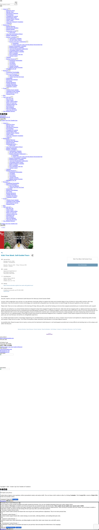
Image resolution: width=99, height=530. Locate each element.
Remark (13, 514)
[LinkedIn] (5, 114)
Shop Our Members (14, 186)
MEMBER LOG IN (5, 117)
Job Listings (9, 191)
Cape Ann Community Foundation (14, 135)
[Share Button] (32, 255)
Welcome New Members (12, 141)
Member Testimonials (11, 148)
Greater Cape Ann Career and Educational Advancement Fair (27, 156)
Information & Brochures (67, 329)
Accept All (15, 499)
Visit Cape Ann (7, 207)
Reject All (9, 499)
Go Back (3, 227)
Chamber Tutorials (13, 177)
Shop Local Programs (11, 184)
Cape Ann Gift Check (11, 219)
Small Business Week (11, 131)
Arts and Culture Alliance (15, 152)
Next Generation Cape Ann (16, 166)
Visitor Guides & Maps (11, 211)
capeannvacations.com (11, 214)
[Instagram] (3, 114)
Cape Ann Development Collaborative (18, 160)
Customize (3, 499)
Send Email (6, 291)
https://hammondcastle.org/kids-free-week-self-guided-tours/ (18, 285)
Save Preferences (11, 527)
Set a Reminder (82, 265)
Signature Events (10, 204)
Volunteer (8, 169)
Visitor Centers (9, 134)
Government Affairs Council (16, 162)
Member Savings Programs (16, 179)
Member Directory (10, 140)
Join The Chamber (77, 329)
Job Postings (53, 329)
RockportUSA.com (5, 350)
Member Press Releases (12, 190)
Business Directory (22, 329)
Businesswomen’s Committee (16, 159)
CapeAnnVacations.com (6, 349)
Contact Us (9, 137)
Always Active (15, 510)
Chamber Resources (11, 194)
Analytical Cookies (6, 518)
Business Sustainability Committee (17, 158)
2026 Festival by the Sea (12, 202)
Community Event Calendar (13, 201)
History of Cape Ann (11, 212)
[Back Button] (2, 253)
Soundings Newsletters (11, 195)
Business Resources (11, 193)
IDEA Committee (13, 165)
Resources (5, 181)
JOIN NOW (3, 115)
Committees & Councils (12, 130)
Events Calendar (37, 329)
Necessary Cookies (6, 510)
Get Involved (12, 176)
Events (4, 198)
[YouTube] (6, 114)
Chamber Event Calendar (12, 200)
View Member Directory (9, 221)
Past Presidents (9, 128)
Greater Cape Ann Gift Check (16, 187)
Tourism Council (13, 167)
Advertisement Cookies (7, 523)
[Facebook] (1, 114)
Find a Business (10, 216)
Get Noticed (12, 174)
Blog (4, 205)
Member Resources (11, 170)
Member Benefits (10, 142)
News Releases (30, 329)
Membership (6, 138)
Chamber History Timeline (12, 133)
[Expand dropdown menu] (9, 123)
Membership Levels (11, 144)
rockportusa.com (10, 215)
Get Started (12, 173)
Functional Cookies (6, 514)
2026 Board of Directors (12, 127)
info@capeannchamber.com (7, 338)
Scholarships (15, 155)
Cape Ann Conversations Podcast (14, 147)
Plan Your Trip (9, 208)
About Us (5, 123)
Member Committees (11, 149)
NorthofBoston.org (4, 352)
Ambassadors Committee (15, 151)
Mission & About (10, 124)
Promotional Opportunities (15, 172)
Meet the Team (9, 126)
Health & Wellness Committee (16, 163)
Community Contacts (11, 197)
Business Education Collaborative (17, 154)
